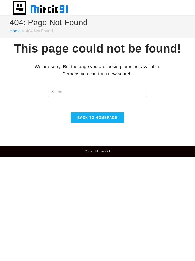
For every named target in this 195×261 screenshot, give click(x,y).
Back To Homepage (97, 118)
